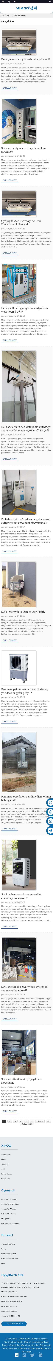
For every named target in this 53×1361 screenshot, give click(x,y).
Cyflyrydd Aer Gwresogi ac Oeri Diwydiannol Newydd (21, 222)
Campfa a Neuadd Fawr (9, 1259)
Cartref (5, 16)
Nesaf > (40, 1121)
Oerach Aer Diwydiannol (10, 1204)
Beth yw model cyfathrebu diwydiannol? (25, 59)
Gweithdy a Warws (8, 1244)
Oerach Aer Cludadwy (9, 1199)
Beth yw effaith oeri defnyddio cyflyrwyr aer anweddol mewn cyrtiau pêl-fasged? (26, 428)
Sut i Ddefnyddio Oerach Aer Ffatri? (23, 611)
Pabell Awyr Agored (8, 1254)
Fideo (3, 1159)
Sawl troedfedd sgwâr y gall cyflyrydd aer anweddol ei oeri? (24, 988)
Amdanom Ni (6, 1154)
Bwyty (3, 1249)
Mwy (3, 1263)
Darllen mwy (10, 88)
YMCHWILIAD (14, 1324)
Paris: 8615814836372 (9, 1306)
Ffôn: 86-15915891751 (9, 1292)
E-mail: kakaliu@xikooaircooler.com (14, 1297)
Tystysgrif (4, 1164)
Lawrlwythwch (6, 1174)
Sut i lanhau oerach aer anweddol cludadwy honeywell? (21, 896)
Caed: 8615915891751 (9, 1311)
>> (48, 1121)
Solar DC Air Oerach (8, 1214)
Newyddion (20, 16)
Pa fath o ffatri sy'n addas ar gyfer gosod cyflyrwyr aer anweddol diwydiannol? (25, 520)
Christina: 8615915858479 (10, 1316)
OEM (3, 1169)
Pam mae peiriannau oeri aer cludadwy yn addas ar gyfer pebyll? (24, 691)
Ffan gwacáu (5, 1219)
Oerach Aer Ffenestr (8, 1209)
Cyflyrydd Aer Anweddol (10, 1223)
